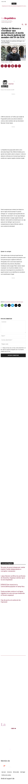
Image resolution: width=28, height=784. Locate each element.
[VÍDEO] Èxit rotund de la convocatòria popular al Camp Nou (12, 586)
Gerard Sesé (11, 83)
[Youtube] (15, 728)
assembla (7, 301)
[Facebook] (5, 65)
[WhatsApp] (2, 65)
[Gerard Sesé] (4, 83)
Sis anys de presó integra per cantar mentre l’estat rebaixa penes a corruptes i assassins (13, 569)
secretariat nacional (13, 301)
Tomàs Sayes (20, 301)
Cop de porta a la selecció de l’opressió (11, 601)
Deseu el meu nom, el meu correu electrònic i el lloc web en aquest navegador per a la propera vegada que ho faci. (13, 349)
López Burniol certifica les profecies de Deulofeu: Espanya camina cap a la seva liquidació (13, 578)
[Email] (19, 65)
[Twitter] (9, 65)
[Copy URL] (15, 65)
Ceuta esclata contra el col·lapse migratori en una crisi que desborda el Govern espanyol (13, 593)
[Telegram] (12, 65)
